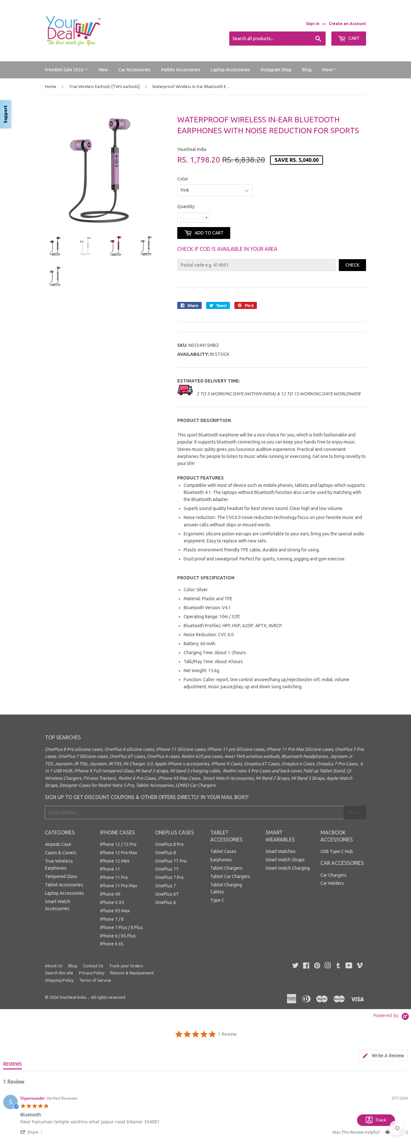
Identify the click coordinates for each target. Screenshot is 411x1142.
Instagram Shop (276, 69)
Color (182, 178)
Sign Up (355, 813)
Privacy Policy (91, 973)
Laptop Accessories (230, 69)
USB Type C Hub (336, 851)
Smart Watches (281, 851)
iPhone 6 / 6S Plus (118, 935)
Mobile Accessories (180, 69)
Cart (353, 38)
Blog (306, 69)
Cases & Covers (60, 852)
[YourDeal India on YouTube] (348, 966)
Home (50, 86)
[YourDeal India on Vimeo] (359, 966)
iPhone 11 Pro (114, 877)
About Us (54, 965)
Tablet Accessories (64, 884)
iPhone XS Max (115, 910)
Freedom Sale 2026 (64, 69)
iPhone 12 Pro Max (118, 852)
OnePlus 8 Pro (169, 844)
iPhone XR (110, 894)
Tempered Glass (61, 876)
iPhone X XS (112, 902)
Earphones (221, 859)
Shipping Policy (59, 980)
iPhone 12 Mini (114, 861)
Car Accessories (134, 69)
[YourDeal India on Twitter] (295, 966)
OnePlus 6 (165, 902)
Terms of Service (95, 980)
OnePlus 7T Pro (171, 861)
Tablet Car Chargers (230, 876)
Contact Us (93, 965)
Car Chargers (333, 875)
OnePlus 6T (167, 894)
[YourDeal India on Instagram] (328, 966)
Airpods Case (58, 844)
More (327, 69)
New (103, 69)
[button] (32, 1132)
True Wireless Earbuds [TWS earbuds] (104, 86)
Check (352, 265)
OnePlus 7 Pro (169, 877)
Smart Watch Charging (288, 868)
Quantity (186, 206)
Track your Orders (126, 965)
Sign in (312, 24)
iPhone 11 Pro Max (118, 885)
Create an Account (347, 24)
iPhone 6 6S (112, 943)
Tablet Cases (223, 851)
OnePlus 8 (165, 852)
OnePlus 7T (167, 869)
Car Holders (332, 883)
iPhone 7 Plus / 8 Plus (121, 927)
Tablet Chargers (226, 868)
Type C (217, 900)
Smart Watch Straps (285, 859)
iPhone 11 (110, 869)
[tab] (383, 1055)
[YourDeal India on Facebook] (306, 966)
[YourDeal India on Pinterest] (317, 966)
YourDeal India (72, 997)
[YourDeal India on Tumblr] (338, 966)
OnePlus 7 (165, 885)
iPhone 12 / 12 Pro (118, 844)
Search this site (59, 973)
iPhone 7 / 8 (112, 919)
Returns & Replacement (132, 973)
